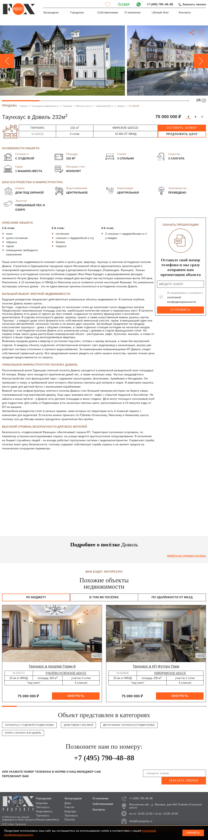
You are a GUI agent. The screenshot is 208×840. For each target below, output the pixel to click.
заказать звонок (184, 780)
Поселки (69, 819)
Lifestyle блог (160, 12)
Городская (77, 12)
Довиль (121, 106)
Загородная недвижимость (45, 106)
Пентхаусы (42, 807)
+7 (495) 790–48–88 (160, 4)
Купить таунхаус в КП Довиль (23, 733)
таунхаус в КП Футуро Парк (156, 666)
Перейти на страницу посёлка (186, 556)
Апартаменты (44, 811)
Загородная (51, 12)
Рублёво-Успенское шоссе (66, 673)
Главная (23, 106)
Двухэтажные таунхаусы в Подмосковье (129, 725)
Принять (193, 832)
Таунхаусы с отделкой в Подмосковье (29, 725)
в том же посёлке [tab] (104, 597)
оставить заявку (182, 127)
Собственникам (107, 12)
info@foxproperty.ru (140, 821)
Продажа (67, 106)
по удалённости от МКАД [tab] (172, 597)
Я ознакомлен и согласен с (185, 297)
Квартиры (42, 803)
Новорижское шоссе (170, 673)
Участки (69, 807)
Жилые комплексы (47, 819)
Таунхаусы (42, 815)
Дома (67, 803)
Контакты (185, 12)
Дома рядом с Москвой (78, 725)
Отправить (180, 309)
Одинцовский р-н (105, 106)
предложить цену (182, 134)
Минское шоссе (84, 106)
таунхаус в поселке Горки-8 (52, 666)
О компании (133, 12)
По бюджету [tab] (36, 597)
